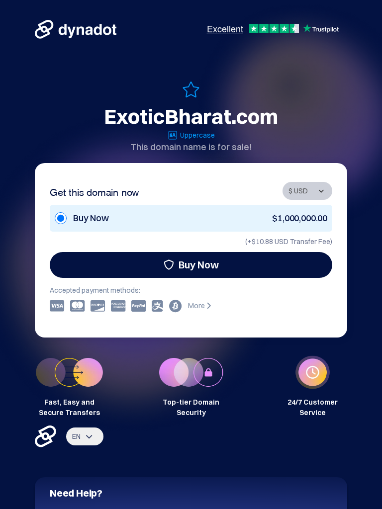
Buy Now (199, 264)
